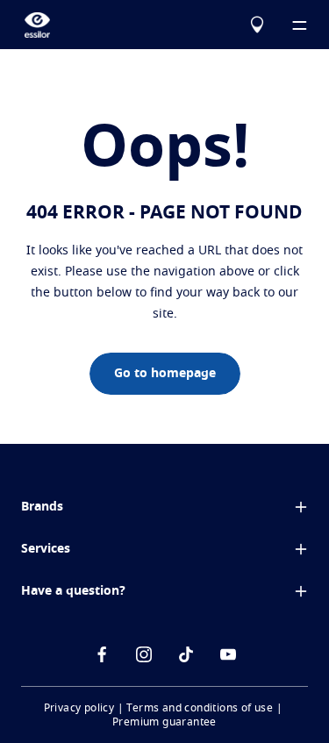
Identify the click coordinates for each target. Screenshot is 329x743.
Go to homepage (165, 374)
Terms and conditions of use (199, 708)
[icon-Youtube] (228, 654)
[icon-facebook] (101, 654)
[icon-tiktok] (186, 654)
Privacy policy (79, 708)
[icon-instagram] (143, 654)
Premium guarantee (164, 722)
